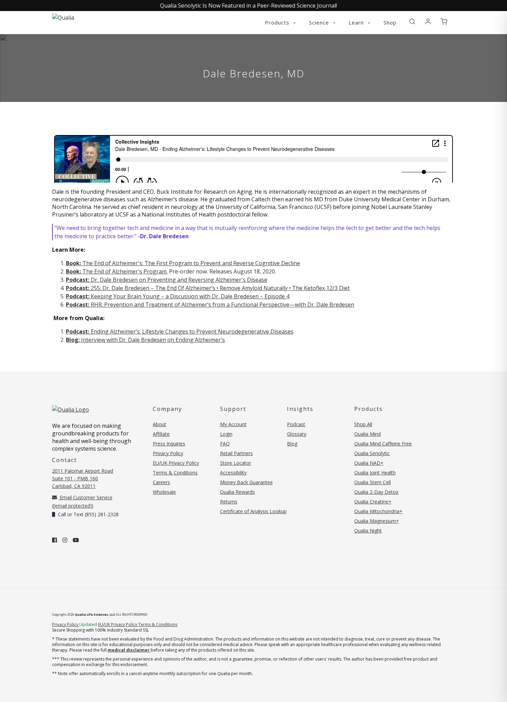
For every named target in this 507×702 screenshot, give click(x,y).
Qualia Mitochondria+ (378, 511)
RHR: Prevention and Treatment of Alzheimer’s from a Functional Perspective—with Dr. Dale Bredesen (210, 304)
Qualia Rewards (237, 492)
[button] (412, 22)
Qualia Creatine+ (372, 501)
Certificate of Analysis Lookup (253, 511)
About (159, 424)
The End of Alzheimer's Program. (117, 271)
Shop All (363, 424)
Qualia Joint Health (375, 472)
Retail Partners (236, 453)
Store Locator (235, 463)
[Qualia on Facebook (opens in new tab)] (54, 540)
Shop (390, 22)
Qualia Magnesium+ (376, 521)
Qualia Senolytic (372, 453)
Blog (292, 443)
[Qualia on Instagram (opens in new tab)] (64, 540)
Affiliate (161, 434)
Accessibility (233, 472)
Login (226, 434)
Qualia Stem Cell (372, 482)
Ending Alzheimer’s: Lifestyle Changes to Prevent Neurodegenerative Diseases (180, 331)
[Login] (428, 22)
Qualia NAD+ (369, 463)
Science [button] (320, 22)
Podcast (296, 424)
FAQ (225, 443)
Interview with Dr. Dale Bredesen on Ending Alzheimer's (145, 340)
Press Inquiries (169, 443)
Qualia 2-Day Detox (376, 492)
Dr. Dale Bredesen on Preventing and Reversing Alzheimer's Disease (166, 279)
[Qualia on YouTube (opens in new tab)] (76, 540)
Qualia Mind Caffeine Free (383, 443)
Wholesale (164, 492)
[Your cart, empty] (443, 22)
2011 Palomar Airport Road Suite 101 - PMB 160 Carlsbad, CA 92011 (82, 478)
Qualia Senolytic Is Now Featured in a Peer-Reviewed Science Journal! (248, 5)
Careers (161, 482)
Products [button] (278, 22)
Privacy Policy (168, 453)
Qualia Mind (367, 434)
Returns (228, 501)
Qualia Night (368, 530)
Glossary (296, 434)
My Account (233, 424)
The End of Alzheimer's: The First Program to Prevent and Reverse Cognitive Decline (183, 263)
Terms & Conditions (175, 472)
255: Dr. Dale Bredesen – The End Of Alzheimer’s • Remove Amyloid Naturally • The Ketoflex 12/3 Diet (208, 288)
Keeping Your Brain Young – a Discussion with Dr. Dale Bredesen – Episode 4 (177, 296)
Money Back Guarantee (246, 482)
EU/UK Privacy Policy (176, 463)
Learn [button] (357, 22)
